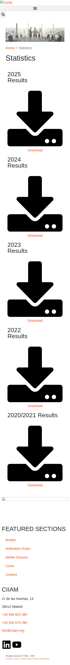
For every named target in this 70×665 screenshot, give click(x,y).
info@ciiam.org (13, 630)
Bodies (11, 540)
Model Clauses (17, 557)
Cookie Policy (25, 659)
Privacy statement (40, 659)
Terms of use (12, 659)
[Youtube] (16, 644)
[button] (35, 8)
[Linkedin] (6, 644)
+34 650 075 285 (14, 623)
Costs (10, 566)
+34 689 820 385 (14, 614)
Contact (11, 575)
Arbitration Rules (18, 549)
